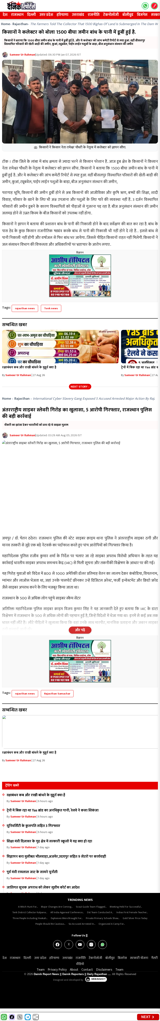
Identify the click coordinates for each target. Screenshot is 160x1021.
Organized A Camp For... (112, 924)
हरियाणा (62, 15)
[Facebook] (57, 944)
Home (5, 24)
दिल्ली (31, 15)
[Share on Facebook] (12, 1017)
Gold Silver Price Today (135, 918)
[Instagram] (91, 944)
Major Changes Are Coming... (56, 907)
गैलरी (154, 958)
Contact (87, 970)
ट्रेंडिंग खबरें (12, 785)
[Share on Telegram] (28, 1017)
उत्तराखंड (78, 15)
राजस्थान (17, 15)
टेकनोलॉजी (111, 15)
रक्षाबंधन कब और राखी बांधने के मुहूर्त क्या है (29, 367)
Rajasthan (20, 24)
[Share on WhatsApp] (4, 1017)
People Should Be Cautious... (50, 924)
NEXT (145, 1017)
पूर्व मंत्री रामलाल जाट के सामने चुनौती (32, 872)
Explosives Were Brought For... (66, 918)
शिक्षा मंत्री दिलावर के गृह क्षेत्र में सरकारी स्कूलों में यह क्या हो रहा (49, 841)
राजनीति (94, 15)
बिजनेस (142, 15)
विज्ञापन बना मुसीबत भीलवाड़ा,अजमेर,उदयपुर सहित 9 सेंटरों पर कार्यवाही (56, 856)
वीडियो (80, 964)
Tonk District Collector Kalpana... (29, 912)
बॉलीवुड (127, 15)
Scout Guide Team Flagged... (91, 907)
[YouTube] (80, 944)
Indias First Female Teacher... (132, 912)
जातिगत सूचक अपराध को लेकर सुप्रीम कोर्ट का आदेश (43, 887)
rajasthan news (25, 308)
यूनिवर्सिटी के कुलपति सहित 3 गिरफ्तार (33, 826)
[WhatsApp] (102, 944)
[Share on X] (20, 1017)
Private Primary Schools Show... (102, 918)
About (74, 970)
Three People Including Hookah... (30, 918)
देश (5, 15)
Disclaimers (104, 970)
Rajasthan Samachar (57, 693)
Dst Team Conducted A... (100, 912)
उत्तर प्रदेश (46, 15)
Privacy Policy (57, 970)
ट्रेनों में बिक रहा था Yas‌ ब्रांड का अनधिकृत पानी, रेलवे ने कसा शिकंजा (53, 810)
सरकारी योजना (139, 958)
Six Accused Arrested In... (82, 924)
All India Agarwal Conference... (67, 912)
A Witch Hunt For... (28, 907)
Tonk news (51, 308)
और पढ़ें (80, 630)
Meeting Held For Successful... (126, 907)
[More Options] (35, 1017)
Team (41, 970)
